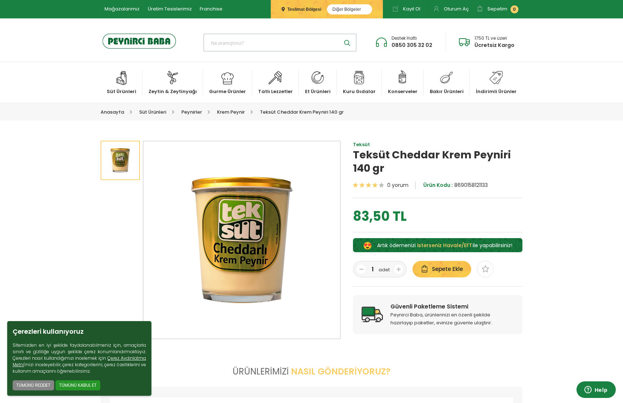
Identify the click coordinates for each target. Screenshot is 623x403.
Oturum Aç (456, 8)
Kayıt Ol (411, 8)
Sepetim (501, 8)
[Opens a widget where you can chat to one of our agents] (596, 390)
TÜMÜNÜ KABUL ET (78, 385)
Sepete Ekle (447, 269)
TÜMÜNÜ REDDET (33, 385)
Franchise (211, 8)
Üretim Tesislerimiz (170, 8)
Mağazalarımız (122, 8)
